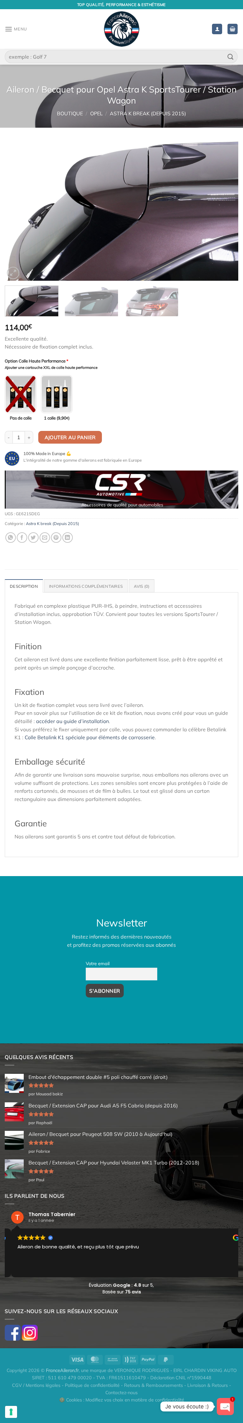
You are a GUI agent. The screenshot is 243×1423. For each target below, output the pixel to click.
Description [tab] (24, 586)
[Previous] (17, 210)
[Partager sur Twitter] (33, 537)
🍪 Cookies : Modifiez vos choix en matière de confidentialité (121, 1400)
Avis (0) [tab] (141, 586)
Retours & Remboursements (153, 1385)
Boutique (70, 113)
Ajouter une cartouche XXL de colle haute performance (51, 367)
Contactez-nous (121, 1392)
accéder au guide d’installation (72, 721)
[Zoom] (13, 273)
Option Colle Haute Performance (36, 360)
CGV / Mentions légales (36, 1385)
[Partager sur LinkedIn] (67, 537)
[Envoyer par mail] (45, 537)
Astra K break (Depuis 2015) (148, 113)
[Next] (225, 210)
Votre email (97, 963)
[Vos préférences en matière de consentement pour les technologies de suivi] (11, 1412)
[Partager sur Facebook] (22, 537)
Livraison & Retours (207, 1385)
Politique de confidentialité (92, 1385)
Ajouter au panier (70, 437)
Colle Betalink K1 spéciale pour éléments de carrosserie (90, 737)
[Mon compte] (217, 29)
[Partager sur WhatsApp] (10, 537)
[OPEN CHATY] (225, 1406)
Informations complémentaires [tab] (86, 586)
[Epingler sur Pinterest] (56, 537)
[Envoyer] (230, 56)
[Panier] (232, 29)
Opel (96, 113)
